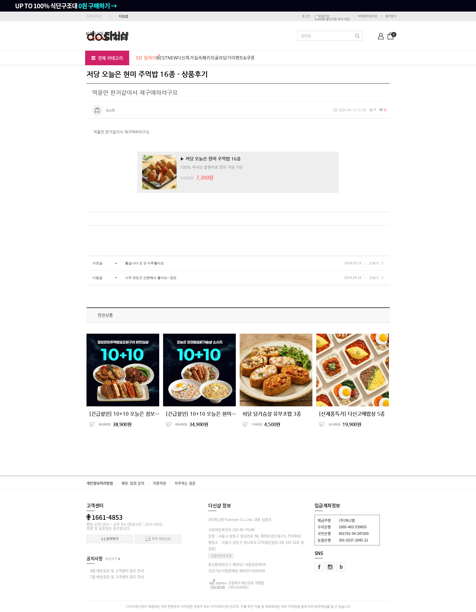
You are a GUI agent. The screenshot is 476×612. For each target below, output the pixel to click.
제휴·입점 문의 (132, 483)
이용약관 (159, 483)
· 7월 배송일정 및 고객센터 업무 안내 (115, 576)
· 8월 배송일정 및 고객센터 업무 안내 (115, 570)
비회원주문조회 (367, 16)
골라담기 (223, 57)
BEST (161, 57)
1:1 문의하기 (109, 538)
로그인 (306, 16)
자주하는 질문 (185, 483)
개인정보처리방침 (99, 483)
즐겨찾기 (390, 16)
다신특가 (185, 57)
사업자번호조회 (221, 555)
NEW (172, 57)
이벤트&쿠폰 (243, 57)
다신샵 (123, 16)
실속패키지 (204, 57)
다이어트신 (94, 16)
